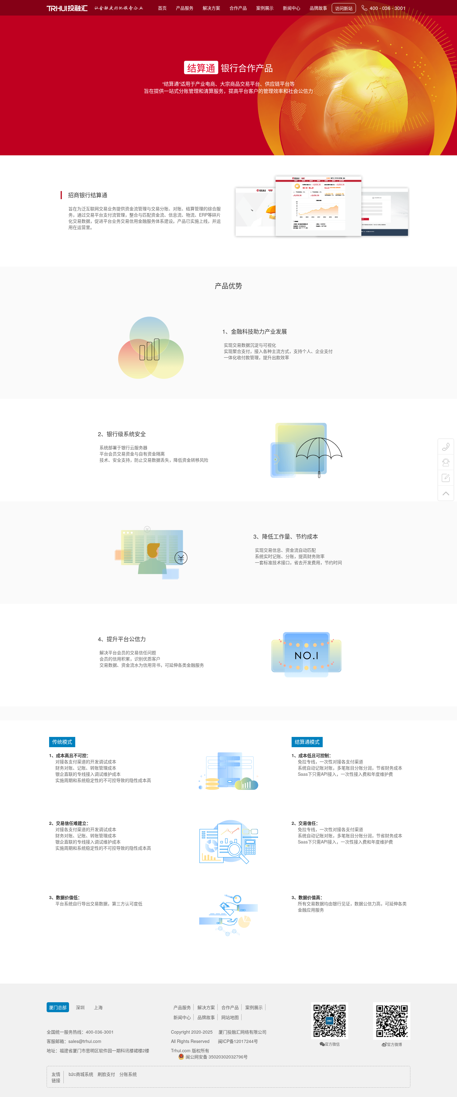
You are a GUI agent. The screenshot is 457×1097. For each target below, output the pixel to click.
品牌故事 (318, 8)
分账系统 (128, 1074)
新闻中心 (291, 8)
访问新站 (344, 8)
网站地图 (230, 1017)
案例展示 (265, 8)
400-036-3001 (100, 1032)
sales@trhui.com (84, 1041)
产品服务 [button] (184, 8)
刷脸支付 (106, 1074)
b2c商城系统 (81, 1074)
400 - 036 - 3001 (387, 7)
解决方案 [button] (211, 8)
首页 (162, 8)
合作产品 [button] (238, 8)
